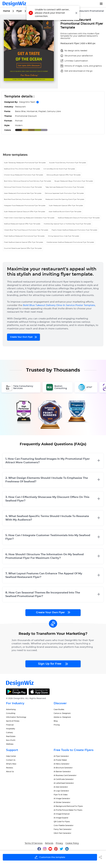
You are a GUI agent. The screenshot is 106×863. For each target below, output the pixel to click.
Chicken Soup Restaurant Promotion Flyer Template (23, 175)
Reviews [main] (9, 768)
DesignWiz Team (27, 102)
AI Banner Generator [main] (62, 771)
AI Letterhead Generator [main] (64, 783)
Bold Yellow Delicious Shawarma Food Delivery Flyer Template (27, 181)
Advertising (11, 709)
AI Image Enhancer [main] (62, 814)
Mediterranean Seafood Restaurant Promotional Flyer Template (70, 242)
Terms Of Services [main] (34, 843)
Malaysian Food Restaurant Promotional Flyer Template (24, 205)
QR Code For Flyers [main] (62, 821)
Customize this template (52, 857)
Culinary (9, 732)
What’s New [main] (11, 764)
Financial (10, 725)
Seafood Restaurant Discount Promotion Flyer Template (79, 218)
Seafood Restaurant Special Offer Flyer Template (22, 224)
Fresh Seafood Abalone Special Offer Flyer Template (23, 242)
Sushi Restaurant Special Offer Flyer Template (66, 205)
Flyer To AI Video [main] (61, 795)
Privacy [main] (59, 843)
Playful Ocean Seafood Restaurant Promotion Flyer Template (74, 230)
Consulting (10, 713)
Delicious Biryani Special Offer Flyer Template (64, 175)
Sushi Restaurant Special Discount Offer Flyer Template (24, 211)
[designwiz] (40, 849)
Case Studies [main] (59, 709)
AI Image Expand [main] (61, 818)
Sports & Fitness (12, 721)
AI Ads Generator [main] (61, 787)
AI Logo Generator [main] (61, 791)
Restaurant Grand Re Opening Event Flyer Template (64, 199)
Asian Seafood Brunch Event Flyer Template (65, 211)
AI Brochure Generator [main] (63, 768)
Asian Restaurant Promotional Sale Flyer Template (22, 193)
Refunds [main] (49, 843)
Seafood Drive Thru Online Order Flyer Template (22, 169)
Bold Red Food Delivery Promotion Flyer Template (23, 199)
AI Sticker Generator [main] (62, 802)
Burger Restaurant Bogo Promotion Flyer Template (74, 181)
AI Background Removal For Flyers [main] (68, 806)
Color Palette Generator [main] (63, 825)
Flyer (19, 11)
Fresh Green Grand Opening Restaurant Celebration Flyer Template (29, 218)
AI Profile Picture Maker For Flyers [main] (68, 810)
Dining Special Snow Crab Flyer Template (63, 236)
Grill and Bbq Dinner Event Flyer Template (59, 169)
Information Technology (16, 717)
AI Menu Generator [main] (61, 764)
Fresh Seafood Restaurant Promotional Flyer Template (24, 236)
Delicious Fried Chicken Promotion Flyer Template (23, 187)
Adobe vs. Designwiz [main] (62, 717)
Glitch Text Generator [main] (62, 833)
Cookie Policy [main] (72, 843)
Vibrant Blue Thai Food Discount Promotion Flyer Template (26, 230)
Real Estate (10, 736)
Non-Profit (10, 740)
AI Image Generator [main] (62, 798)
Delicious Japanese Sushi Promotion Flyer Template (64, 193)
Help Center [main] (11, 756)
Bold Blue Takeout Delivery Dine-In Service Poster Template (59, 305)
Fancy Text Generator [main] (62, 829)
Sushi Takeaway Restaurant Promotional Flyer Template (25, 162)
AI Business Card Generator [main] (65, 775)
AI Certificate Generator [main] (64, 779)
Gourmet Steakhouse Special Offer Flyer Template (23, 248)
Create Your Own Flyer (21, 337)
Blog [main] (56, 721)
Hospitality (10, 729)
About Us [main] (10, 771)
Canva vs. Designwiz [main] (62, 713)
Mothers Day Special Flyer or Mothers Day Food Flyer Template (67, 224)
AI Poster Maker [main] (60, 760)
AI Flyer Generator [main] (61, 756)
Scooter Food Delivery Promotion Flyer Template (67, 162)
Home (6, 11)
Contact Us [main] (10, 760)
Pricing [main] (57, 725)
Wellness (9, 744)
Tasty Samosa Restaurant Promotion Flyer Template (64, 187)
